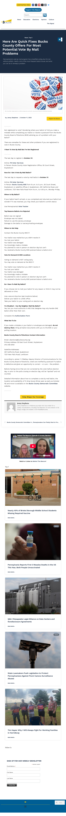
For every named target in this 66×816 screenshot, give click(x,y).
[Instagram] (36, 5)
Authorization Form (22, 316)
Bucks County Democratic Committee (42, 383)
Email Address (11, 766)
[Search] (45, 15)
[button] (60, 39)
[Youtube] (39, 5)
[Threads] (42, 5)
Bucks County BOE (19, 184)
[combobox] (33, 15)
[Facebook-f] (33, 5)
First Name (10, 772)
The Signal (50, 23)
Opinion (44, 19)
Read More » (11, 517)
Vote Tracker (23, 206)
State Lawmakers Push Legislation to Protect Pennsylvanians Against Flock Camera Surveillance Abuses (30, 676)
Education (26, 19)
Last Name (10, 778)
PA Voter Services (16, 163)
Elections (36, 19)
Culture (51, 19)
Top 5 (30, 37)
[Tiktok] (45, 5)
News (19, 19)
